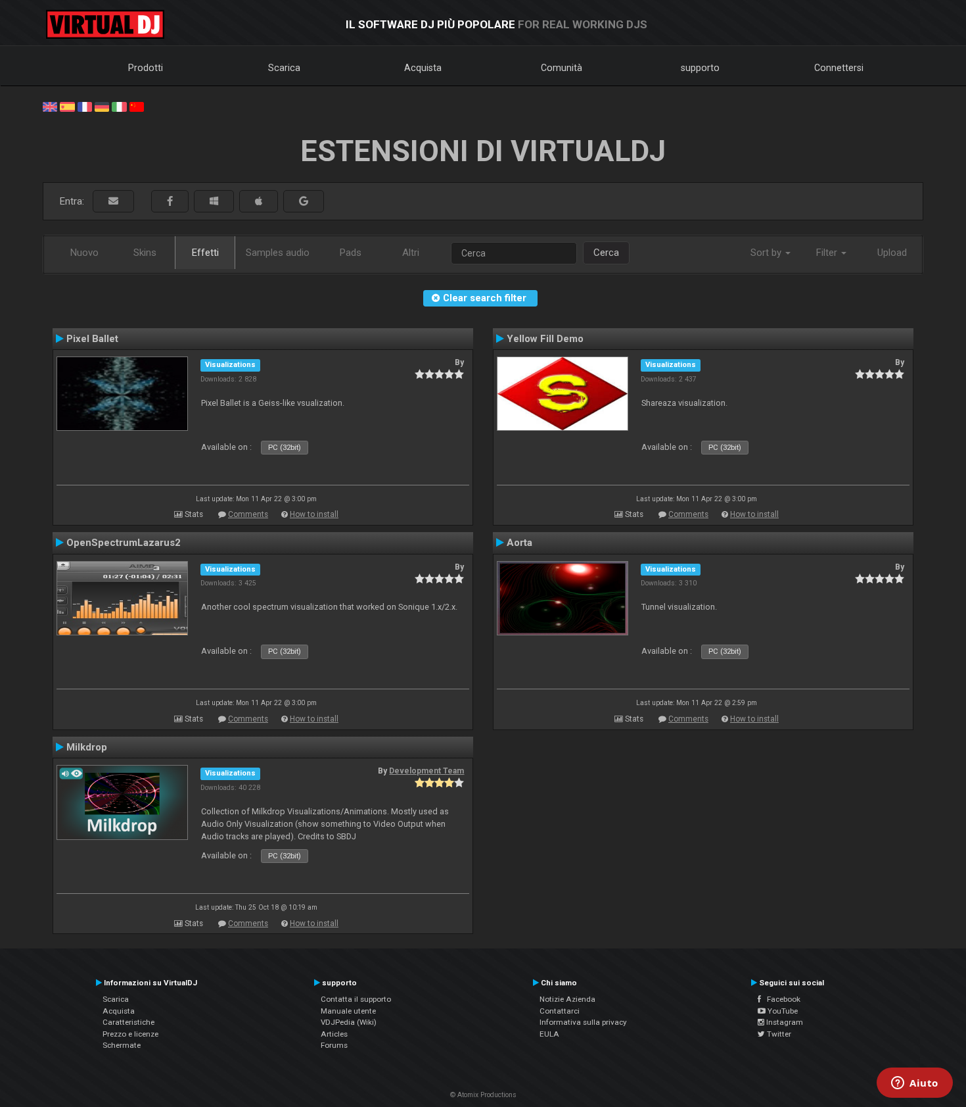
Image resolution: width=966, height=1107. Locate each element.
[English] (50, 106)
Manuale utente (348, 1011)
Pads (350, 252)
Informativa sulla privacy (583, 1022)
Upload (892, 252)
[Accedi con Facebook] (170, 201)
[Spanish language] (67, 106)
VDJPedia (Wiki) (349, 1022)
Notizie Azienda (567, 999)
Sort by (767, 252)
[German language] (102, 106)
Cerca (606, 252)
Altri (410, 252)
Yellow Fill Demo (545, 339)
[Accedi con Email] (113, 201)
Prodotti (145, 67)
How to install (314, 514)
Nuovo (84, 252)
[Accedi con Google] (303, 201)
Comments (248, 514)
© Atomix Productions (483, 1095)
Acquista (423, 67)
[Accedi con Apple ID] (258, 201)
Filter (828, 252)
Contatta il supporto (356, 999)
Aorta (519, 543)
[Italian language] (119, 106)
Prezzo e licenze (130, 1034)
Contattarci (560, 1011)
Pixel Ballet (92, 339)
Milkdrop (86, 747)
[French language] (85, 106)
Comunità (561, 67)
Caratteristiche (128, 1022)
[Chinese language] (136, 106)
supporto (700, 67)
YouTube (782, 1011)
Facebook (780, 999)
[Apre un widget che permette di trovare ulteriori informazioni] (915, 1084)
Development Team (426, 770)
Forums (334, 1045)
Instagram (783, 1022)
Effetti (205, 252)
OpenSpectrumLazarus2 (123, 543)
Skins (144, 252)
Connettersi (838, 67)
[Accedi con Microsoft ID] (214, 201)
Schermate (122, 1045)
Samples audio (278, 252)
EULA (549, 1034)
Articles (334, 1034)
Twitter (778, 1034)
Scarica (284, 67)
